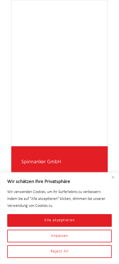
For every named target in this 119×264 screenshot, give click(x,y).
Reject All (59, 251)
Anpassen (59, 236)
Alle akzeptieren (59, 220)
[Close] (112, 177)
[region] (59, 218)
